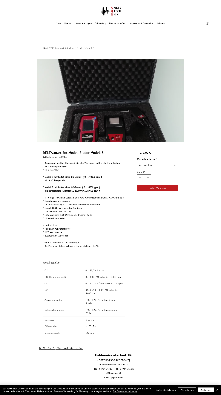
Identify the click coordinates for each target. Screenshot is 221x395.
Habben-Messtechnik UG (113, 355)
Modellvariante (147, 159)
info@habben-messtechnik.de (113, 364)
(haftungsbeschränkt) (113, 360)
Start (45, 48)
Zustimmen (206, 389)
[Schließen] (217, 390)
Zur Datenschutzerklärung (125, 391)
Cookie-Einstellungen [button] (166, 389)
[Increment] (148, 177)
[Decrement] (140, 177)
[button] (207, 23)
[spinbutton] (143, 177)
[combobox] (157, 165)
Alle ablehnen (187, 389)
